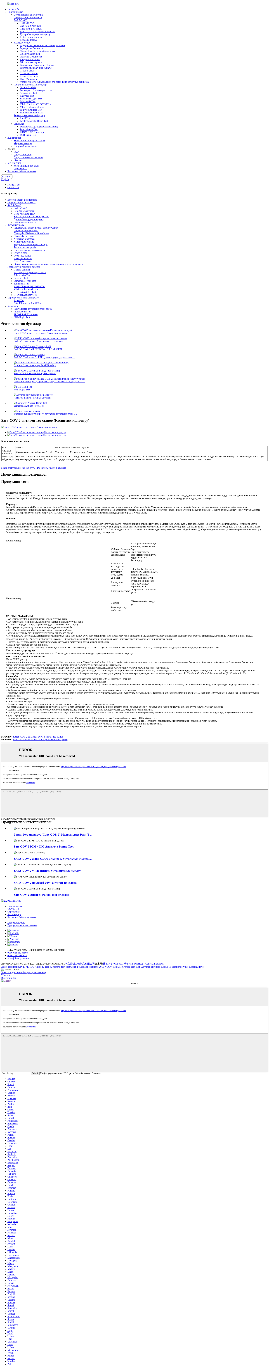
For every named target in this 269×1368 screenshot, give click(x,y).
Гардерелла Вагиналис (32, 48)
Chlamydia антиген (30, 54)
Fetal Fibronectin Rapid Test (34, 121)
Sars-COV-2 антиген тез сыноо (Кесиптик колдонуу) (41, 333)
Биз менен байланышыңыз (21, 171)
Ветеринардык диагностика (28, 14)
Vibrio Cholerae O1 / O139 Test (36, 104)
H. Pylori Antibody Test (31, 112)
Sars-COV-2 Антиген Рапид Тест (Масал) (35, 373)
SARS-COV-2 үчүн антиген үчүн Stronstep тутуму (47, 870)
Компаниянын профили (26, 165)
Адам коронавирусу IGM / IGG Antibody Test (25, 966)
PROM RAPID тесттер (32, 132)
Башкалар (19, 123)
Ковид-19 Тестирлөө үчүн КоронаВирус (182, 966)
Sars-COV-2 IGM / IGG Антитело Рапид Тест (44, 846)
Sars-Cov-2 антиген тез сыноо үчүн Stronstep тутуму (40, 739)
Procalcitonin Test (29, 129)
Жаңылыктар (14, 137)
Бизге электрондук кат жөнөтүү (18, 467)
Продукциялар (15, 12)
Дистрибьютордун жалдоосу (35, 34)
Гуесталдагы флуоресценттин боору (39, 126)
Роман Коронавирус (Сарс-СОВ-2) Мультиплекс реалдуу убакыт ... (49, 381)
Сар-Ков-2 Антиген (30, 26)
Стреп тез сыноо (29, 73)
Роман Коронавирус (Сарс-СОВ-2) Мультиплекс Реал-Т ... (53, 834)
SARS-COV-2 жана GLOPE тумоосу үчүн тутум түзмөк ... (53, 858)
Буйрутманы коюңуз (31, 37)
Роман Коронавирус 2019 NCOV (94, 966)
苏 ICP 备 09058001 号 (115, 963)
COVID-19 (13, 187)
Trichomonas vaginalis (31, 62)
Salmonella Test (27, 101)
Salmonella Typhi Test (31, 98)
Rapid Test (25, 118)
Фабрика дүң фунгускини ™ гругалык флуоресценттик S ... (46, 413)
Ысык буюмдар (135, 963)
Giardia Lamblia (28, 87)
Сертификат (20, 168)
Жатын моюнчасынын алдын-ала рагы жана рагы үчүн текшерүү (54, 81)
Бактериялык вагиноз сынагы (36, 67)
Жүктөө (18, 160)
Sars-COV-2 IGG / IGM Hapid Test (37, 31)
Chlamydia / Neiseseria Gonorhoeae (37, 51)
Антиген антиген (29, 76)
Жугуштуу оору (22, 42)
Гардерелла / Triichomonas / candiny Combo (42, 45)
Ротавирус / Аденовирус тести (36, 90)
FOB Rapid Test (28, 135)
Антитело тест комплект (63, 966)
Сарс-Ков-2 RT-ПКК (31, 28)
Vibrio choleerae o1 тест (32, 107)
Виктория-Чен (9, 978)
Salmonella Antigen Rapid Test (29, 405)
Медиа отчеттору (23, 143)
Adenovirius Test (28, 93)
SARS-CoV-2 (21, 20)
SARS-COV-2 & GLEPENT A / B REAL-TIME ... (39, 349)
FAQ (16, 151)
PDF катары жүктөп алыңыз (51, 467)
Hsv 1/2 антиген (28, 79)
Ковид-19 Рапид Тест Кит (126, 966)
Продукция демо (22, 154)
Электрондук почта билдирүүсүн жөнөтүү (23, 972)
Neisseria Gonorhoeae (31, 56)
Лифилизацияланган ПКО (28, 17)
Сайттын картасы (154, 963)
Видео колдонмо (29, 40)
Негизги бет (13, 9)
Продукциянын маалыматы (28, 157)
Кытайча (7, 176)
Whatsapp (6, 975)
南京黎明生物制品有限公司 (80, 963)
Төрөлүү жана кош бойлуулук (29, 115)
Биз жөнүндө (14, 163)
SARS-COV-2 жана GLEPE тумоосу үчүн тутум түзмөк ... (44, 357)
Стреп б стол (27, 70)
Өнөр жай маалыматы (25, 146)
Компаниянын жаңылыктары (29, 140)
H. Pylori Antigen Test (31, 109)
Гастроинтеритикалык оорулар (30, 84)
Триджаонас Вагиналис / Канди (37, 65)
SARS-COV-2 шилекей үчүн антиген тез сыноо (39, 341)
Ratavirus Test (27, 95)
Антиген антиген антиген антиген (32, 397)
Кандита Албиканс (30, 59)
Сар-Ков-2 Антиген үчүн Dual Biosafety (35, 365)
